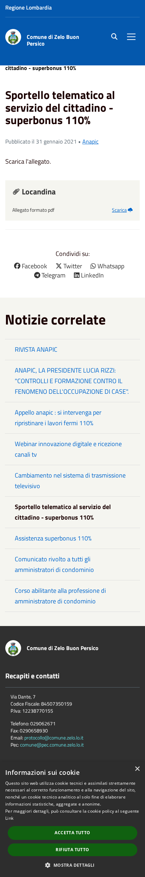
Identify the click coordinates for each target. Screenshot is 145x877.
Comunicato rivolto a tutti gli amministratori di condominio (54, 564)
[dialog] (72, 819)
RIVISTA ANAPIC (36, 349)
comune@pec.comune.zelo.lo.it (52, 744)
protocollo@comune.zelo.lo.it (53, 737)
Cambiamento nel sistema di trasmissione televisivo (70, 480)
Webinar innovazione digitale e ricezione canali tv (68, 449)
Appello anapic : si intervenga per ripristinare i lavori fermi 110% (58, 418)
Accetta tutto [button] (72, 833)
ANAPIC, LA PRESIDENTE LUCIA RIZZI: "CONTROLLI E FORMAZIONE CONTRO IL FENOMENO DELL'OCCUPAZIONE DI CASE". (72, 381)
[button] (72, 865)
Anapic (90, 141)
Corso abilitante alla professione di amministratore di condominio (60, 596)
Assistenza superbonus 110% (53, 538)
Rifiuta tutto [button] (72, 850)
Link (9, 818)
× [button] (137, 769)
